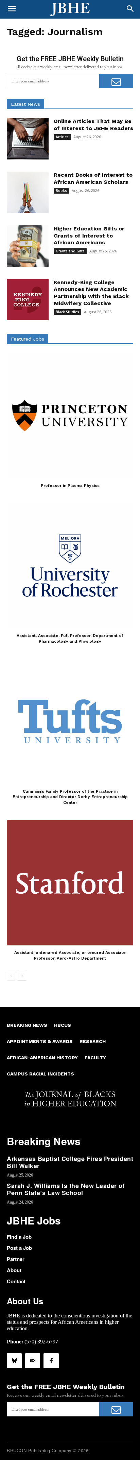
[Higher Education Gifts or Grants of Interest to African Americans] (28, 246)
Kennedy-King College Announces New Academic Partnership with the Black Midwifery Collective (91, 292)
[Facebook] (50, 1360)
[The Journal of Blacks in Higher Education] (70, 9)
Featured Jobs (27, 339)
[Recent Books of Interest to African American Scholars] (28, 192)
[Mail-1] (32, 1360)
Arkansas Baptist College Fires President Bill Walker (70, 1162)
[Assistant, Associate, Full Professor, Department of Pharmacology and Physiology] (70, 565)
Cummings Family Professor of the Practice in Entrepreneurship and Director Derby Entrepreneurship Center (70, 797)
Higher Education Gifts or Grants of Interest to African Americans (89, 235)
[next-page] (22, 976)
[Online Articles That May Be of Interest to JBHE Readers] (28, 138)
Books (61, 190)
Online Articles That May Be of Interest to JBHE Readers (93, 124)
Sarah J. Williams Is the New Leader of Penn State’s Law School (66, 1189)
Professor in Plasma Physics (70, 485)
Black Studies (67, 312)
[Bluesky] (14, 1360)
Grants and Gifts (70, 251)
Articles (62, 136)
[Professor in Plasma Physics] (70, 415)
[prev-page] (11, 976)
